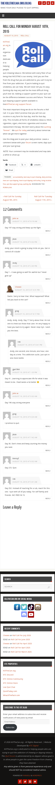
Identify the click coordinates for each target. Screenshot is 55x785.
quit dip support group (14, 184)
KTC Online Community (13, 679)
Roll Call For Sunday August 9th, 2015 (12, 198)
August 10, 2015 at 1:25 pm (25, 372)
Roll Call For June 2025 (20, 639)
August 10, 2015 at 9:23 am (25, 417)
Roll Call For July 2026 (22, 635)
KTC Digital (33, 745)
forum (28, 142)
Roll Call (25, 36)
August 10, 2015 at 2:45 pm (25, 266)
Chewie (18, 287)
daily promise (46, 177)
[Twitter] (44, 3)
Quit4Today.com (10, 691)
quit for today (21, 130)
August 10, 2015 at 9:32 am (25, 396)
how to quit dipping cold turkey (30, 180)
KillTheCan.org (9, 670)
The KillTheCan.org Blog (16, 3)
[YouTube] (52, 3)
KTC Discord (8, 675)
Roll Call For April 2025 (22, 643)
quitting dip (27, 184)
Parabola (27, 775)
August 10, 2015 (11, 36)
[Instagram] (48, 3)
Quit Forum (10, 756)
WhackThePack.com (11, 695)
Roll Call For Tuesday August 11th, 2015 (43, 198)
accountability (18, 177)
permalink (7, 187)
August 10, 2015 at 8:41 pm (30, 345)
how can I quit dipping (10, 180)
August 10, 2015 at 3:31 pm (27, 290)
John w (15, 218)
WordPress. (37, 775)
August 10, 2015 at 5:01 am (25, 482)
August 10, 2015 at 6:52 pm (25, 242)
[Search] (48, 587)
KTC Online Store (10, 683)
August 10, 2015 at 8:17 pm (27, 314)
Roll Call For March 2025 (21, 652)
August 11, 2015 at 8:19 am (25, 221)
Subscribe (10, 727)
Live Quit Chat (9, 687)
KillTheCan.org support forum (18, 104)
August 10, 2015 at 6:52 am (25, 461)
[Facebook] (40, 3)
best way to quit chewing (32, 177)
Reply (48, 231)
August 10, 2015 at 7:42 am (25, 437)
